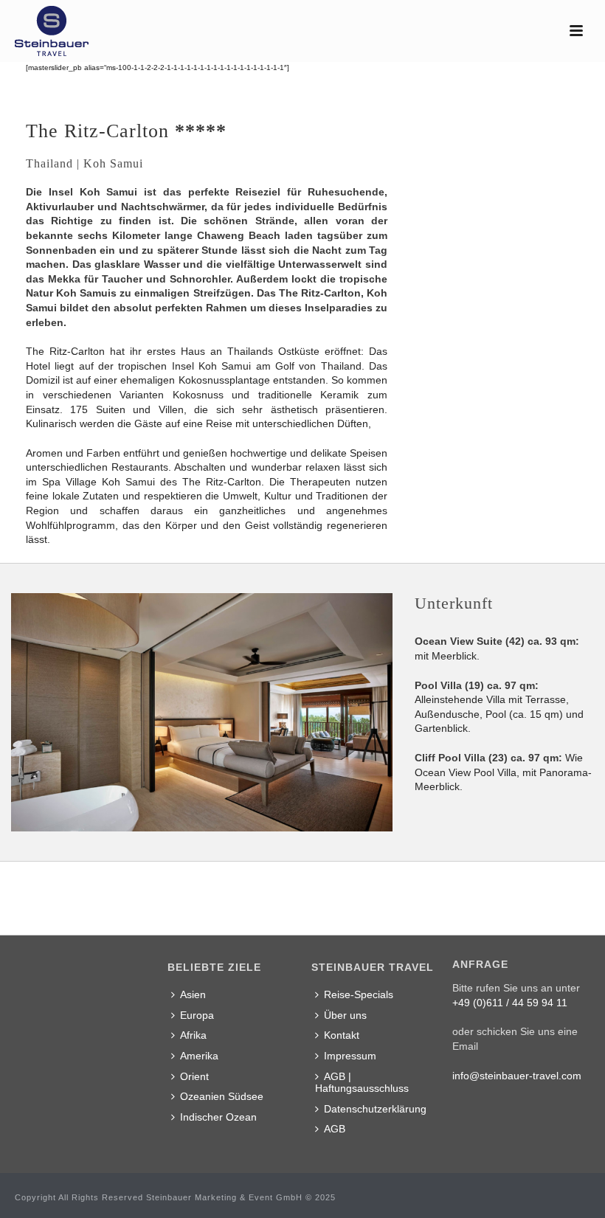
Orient (194, 1076)
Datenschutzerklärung (375, 1109)
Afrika (193, 1035)
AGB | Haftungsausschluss (362, 1082)
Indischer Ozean (218, 1117)
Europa (197, 1015)
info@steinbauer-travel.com (516, 1076)
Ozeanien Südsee (221, 1096)
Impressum (350, 1056)
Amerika (199, 1056)
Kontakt (341, 1035)
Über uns (345, 1015)
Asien (193, 994)
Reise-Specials (358, 994)
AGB (334, 1129)
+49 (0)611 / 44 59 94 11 (509, 1002)
